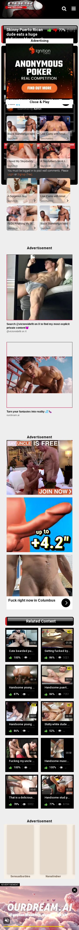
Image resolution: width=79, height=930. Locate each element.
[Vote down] (55, 30)
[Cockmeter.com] (24, 9)
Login (10, 174)
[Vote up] (49, 30)
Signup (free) (24, 174)
